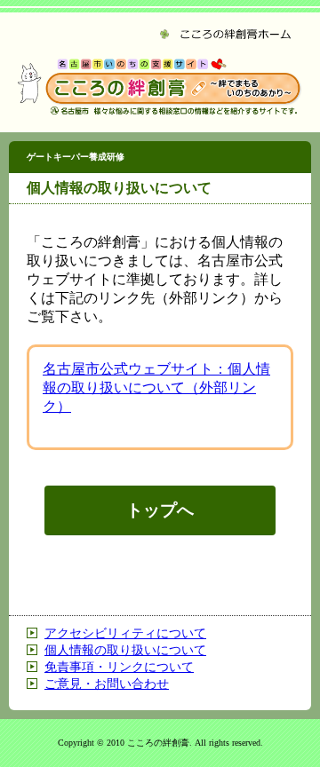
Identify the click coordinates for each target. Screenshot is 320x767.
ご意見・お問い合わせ (106, 684)
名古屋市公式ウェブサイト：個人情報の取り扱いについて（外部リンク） (156, 387)
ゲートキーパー (75, 157)
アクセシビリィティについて (125, 633)
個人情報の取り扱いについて (125, 650)
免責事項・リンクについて (119, 667)
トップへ (160, 510)
